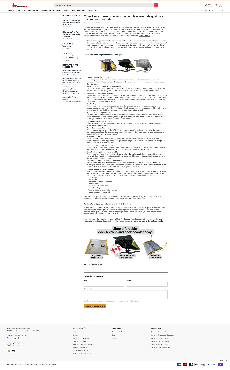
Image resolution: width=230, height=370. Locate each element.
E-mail (129, 281)
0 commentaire (103, 22)
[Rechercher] (106, 5)
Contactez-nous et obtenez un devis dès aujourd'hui (144, 221)
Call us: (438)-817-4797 (206, 10)
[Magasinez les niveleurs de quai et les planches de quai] (126, 242)
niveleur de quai (144, 36)
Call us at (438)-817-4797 (71, 97)
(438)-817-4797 (23, 335)
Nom (85, 281)
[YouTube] (18, 344)
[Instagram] (13, 344)
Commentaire (88, 289)
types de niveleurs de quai (108, 214)
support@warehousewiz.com (23, 338)
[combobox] (104, 5)
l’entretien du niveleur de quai (140, 154)
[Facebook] (9, 344)
